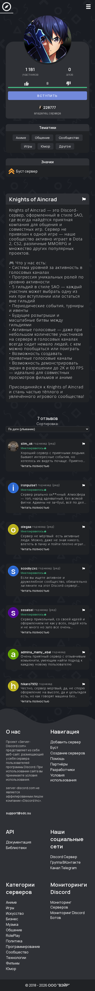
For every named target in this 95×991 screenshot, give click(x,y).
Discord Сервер (63, 856)
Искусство (15, 913)
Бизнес (12, 918)
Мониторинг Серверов (60, 905)
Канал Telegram (63, 867)
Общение (42, 138)
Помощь (57, 758)
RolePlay (13, 935)
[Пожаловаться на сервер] (84, 199)
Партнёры (59, 764)
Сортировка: (47, 423)
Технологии (16, 957)
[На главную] (6, 6)
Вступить (47, 96)
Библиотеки (16, 847)
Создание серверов (67, 753)
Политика (14, 941)
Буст (54, 747)
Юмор (45, 146)
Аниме (21, 138)
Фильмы (12, 963)
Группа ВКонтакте (65, 862)
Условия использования (63, 777)
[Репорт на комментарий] (83, 443)
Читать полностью (35, 466)
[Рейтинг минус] (68, 83)
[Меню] (88, 6)
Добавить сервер (65, 742)
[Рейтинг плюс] (26, 83)
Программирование (23, 946)
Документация (18, 842)
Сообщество (69, 138)
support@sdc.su (18, 813)
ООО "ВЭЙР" (59, 985)
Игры (28, 146)
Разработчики (62, 769)
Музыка (12, 924)
